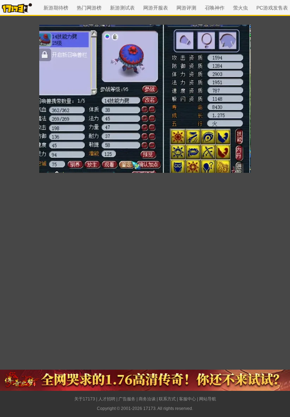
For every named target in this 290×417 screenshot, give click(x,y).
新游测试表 (122, 8)
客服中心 (187, 399)
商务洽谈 (147, 399)
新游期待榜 (56, 8)
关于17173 (84, 399)
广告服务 (126, 399)
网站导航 (207, 399)
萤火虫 (240, 8)
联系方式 (167, 399)
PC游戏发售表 (272, 8)
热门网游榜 (89, 8)
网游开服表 (155, 8)
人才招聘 (106, 399)
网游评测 (186, 8)
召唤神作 (215, 8)
